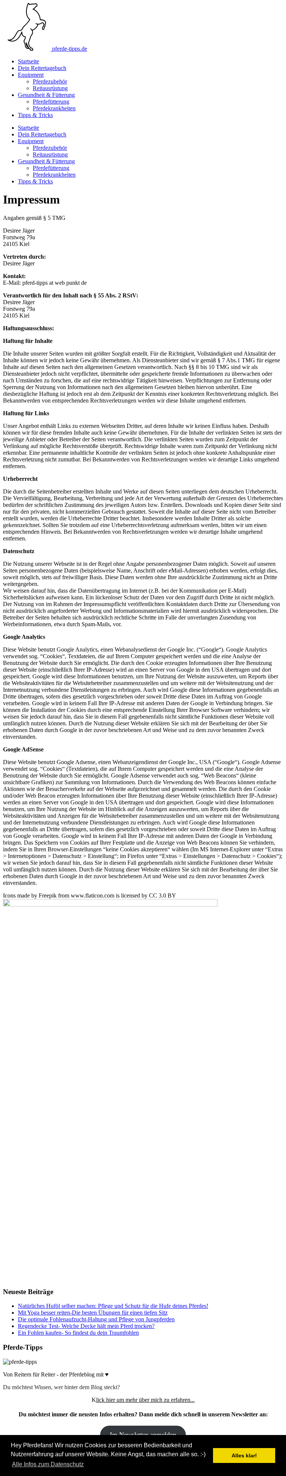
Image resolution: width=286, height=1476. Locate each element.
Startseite (28, 61)
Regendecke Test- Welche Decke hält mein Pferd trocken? (86, 1326)
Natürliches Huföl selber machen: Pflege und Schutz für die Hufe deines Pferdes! (113, 1306)
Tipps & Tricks (35, 115)
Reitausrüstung (50, 88)
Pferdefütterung (51, 101)
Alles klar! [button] (244, 1455)
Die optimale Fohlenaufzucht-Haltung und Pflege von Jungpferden (96, 1319)
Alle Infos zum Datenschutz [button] (48, 1464)
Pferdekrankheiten (54, 108)
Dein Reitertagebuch (42, 68)
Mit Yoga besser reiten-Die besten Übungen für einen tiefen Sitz (93, 1312)
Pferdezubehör (50, 81)
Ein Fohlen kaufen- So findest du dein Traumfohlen (78, 1333)
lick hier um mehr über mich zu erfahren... (145, 1400)
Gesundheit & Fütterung (46, 95)
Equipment (31, 75)
